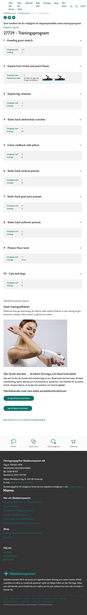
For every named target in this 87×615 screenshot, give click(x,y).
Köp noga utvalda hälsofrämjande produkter (23, 533)
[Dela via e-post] (9, 17)
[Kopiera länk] (13, 17)
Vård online (33, 446)
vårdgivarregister (76, 486)
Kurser (39, 598)
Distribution (62, 598)
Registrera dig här (11, 27)
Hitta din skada (19, 6)
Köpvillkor (8, 537)
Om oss (6, 598)
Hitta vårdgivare (53, 446)
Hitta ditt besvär (11, 6)
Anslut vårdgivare (11, 506)
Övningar (47, 3)
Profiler (55, 598)
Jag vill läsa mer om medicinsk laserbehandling (24, 420)
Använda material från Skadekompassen (22, 523)
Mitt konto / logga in (15, 598)
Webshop (73, 446)
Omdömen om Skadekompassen (18, 510)
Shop (56, 3)
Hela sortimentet (35, 601)
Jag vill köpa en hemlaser (18, 408)
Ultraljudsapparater (48, 601)
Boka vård (38, 4)
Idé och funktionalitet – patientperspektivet (23, 502)
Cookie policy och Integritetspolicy (19, 519)
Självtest (28, 3)
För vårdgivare (47, 598)
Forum (13, 446)
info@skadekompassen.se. (22, 482)
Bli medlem (26, 598)
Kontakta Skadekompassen (16, 514)
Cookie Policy (25, 601)
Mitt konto (64, 4)
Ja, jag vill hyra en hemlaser (19, 398)
